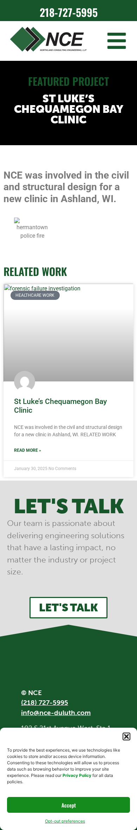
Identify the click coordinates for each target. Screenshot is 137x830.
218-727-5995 (69, 12)
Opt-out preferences (65, 821)
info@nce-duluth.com (56, 713)
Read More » (27, 450)
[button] (126, 736)
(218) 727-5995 (44, 703)
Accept (68, 805)
